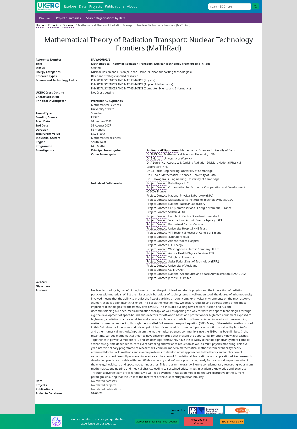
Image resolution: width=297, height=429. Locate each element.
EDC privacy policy (232, 421)
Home (40, 25)
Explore (70, 6)
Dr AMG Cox (154, 154)
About (132, 6)
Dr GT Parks (154, 171)
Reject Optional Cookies (198, 421)
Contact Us (177, 410)
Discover (45, 18)
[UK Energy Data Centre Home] (48, 6)
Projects (95, 6)
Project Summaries (68, 18)
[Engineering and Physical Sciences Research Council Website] (242, 410)
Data (82, 6)
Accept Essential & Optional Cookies (157, 421)
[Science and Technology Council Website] (206, 410)
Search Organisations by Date (105, 18)
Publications (114, 6)
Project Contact (157, 183)
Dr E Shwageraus (158, 179)
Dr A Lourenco (156, 162)
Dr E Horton (154, 158)
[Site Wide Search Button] (255, 6)
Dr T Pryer (153, 175)
